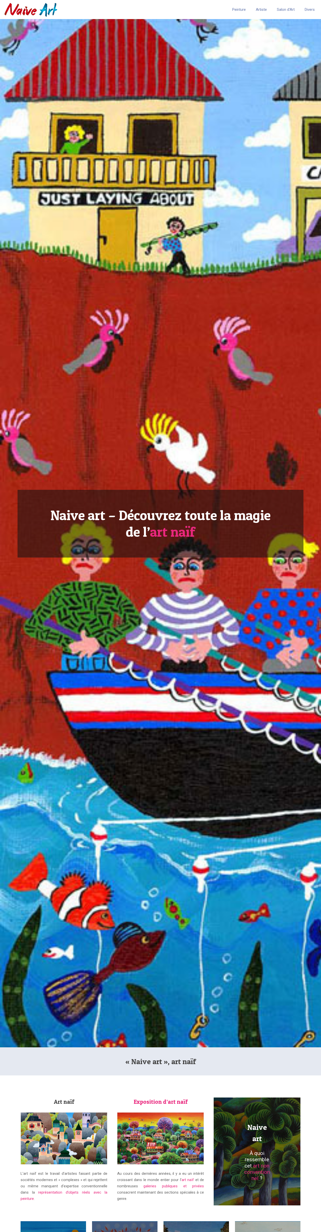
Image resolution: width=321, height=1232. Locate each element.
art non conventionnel (257, 1172)
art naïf (172, 531)
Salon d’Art (286, 9)
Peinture (239, 9)
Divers (310, 9)
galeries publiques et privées (173, 1186)
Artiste (261, 9)
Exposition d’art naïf (161, 1101)
